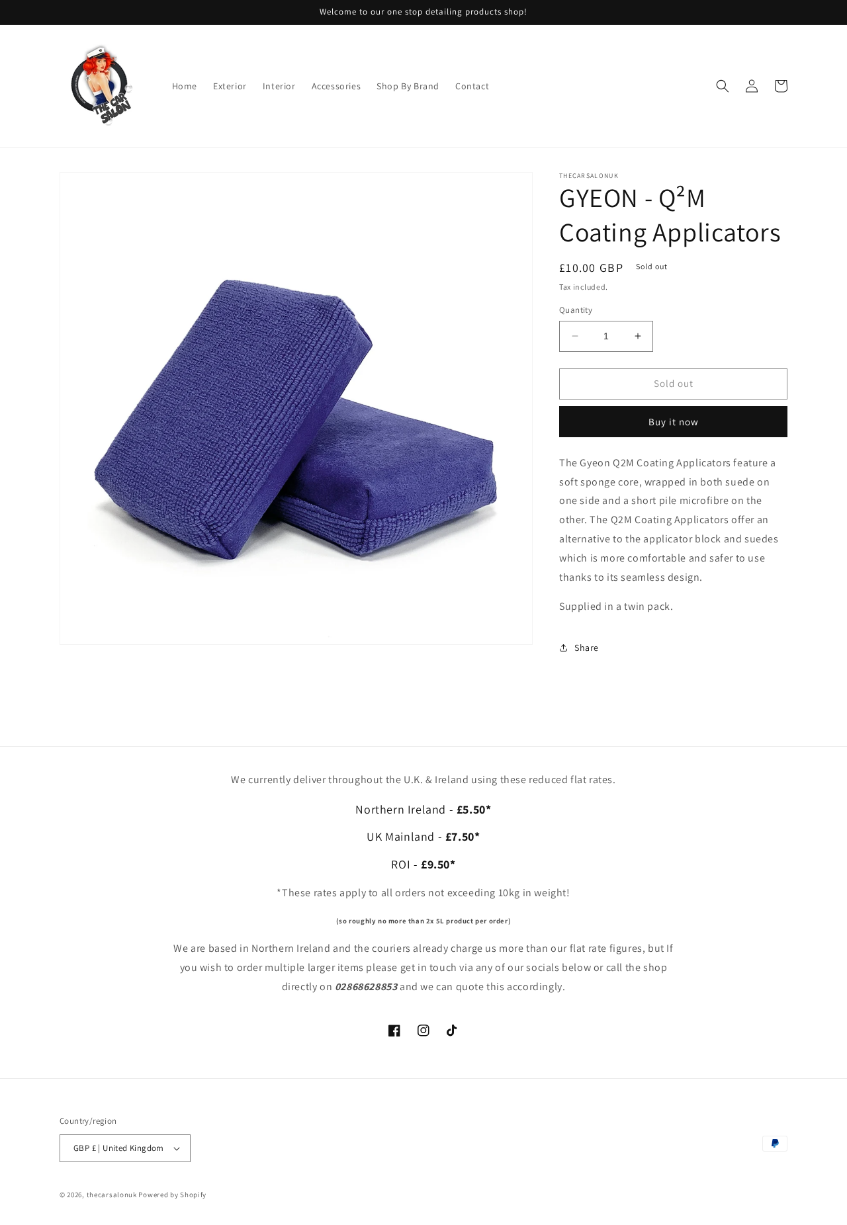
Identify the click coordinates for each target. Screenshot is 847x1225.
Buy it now (673, 421)
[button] (722, 86)
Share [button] (586, 648)
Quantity (575, 310)
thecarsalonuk (112, 1194)
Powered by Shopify (172, 1194)
